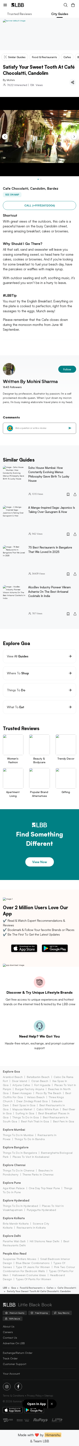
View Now (39, 862)
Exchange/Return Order (17, 1352)
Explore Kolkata (14, 1218)
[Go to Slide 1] (38, 179)
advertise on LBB (14, 1343)
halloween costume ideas (29, 1275)
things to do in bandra (30, 1139)
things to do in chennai (18, 1170)
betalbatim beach (38, 1077)
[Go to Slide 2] (41, 179)
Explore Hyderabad (16, 1200)
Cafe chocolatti (67, 1287)
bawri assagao (22, 1093)
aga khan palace (14, 1188)
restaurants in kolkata (31, 1227)
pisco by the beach (48, 1093)
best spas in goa (24, 1105)
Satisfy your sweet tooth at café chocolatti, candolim (39, 1291)
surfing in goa (25, 1113)
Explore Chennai (14, 1165)
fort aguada (42, 1085)
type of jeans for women (33, 1267)
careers (8, 1332)
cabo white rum (47, 1109)
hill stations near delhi (44, 1241)
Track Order (10, 1358)
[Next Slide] (74, 136)
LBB (5, 1287)
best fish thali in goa (35, 1121)
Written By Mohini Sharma (30, 381)
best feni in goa (63, 1121)
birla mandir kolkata (16, 1223)
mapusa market (22, 1109)
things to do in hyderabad (20, 1205)
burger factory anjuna (29, 1089)
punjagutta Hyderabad (41, 1209)
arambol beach (13, 1077)
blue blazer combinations (32, 1263)
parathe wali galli (14, 1241)
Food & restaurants (31, 1287)
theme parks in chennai (38, 1174)
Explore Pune (12, 1183)
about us (8, 1326)
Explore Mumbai (14, 1129)
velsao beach (36, 1097)
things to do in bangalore (20, 1152)
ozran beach (39, 1081)
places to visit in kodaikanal (31, 1156)
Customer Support (14, 1364)
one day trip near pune (44, 1188)
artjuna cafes (21, 1085)
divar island (19, 1081)
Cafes (50, 1287)
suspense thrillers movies (19, 1259)
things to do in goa (25, 1117)
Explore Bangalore (15, 1147)
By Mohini (9, 80)
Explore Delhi (12, 1236)
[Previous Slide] (5, 136)
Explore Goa (11, 1071)
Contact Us (10, 1337)
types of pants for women (33, 1279)
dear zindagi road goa (32, 1101)
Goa (13, 1287)
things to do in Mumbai (18, 1135)
